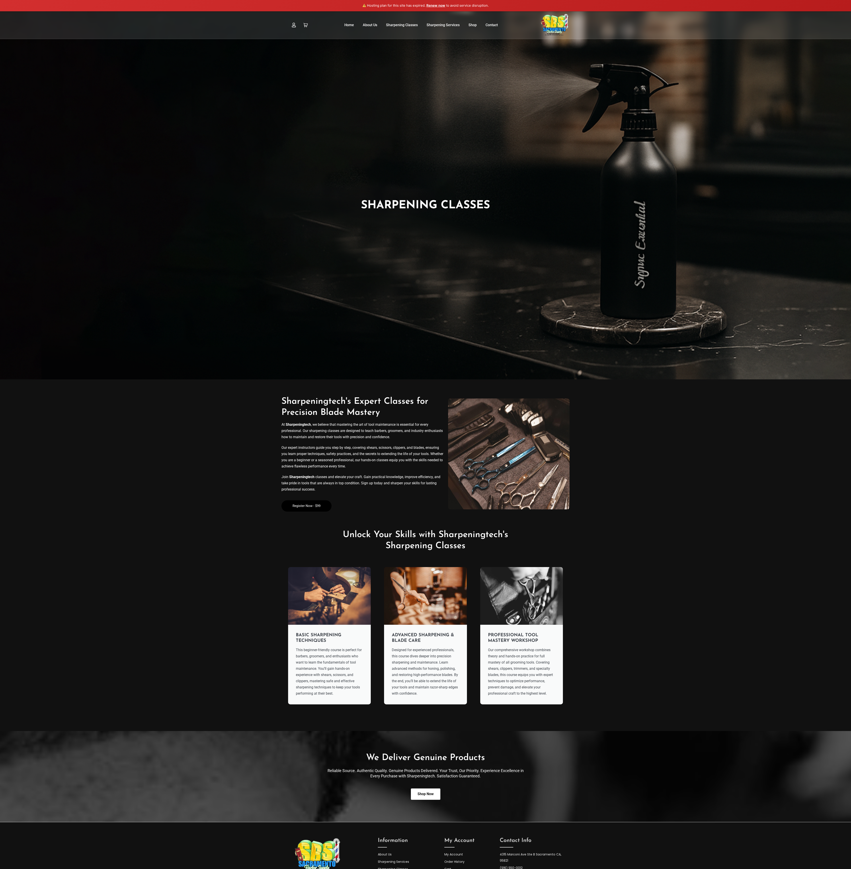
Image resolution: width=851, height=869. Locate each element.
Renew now (435, 5)
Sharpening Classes (402, 25)
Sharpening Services (443, 25)
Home (349, 25)
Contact (492, 25)
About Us (370, 25)
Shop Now (426, 794)
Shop (472, 25)
